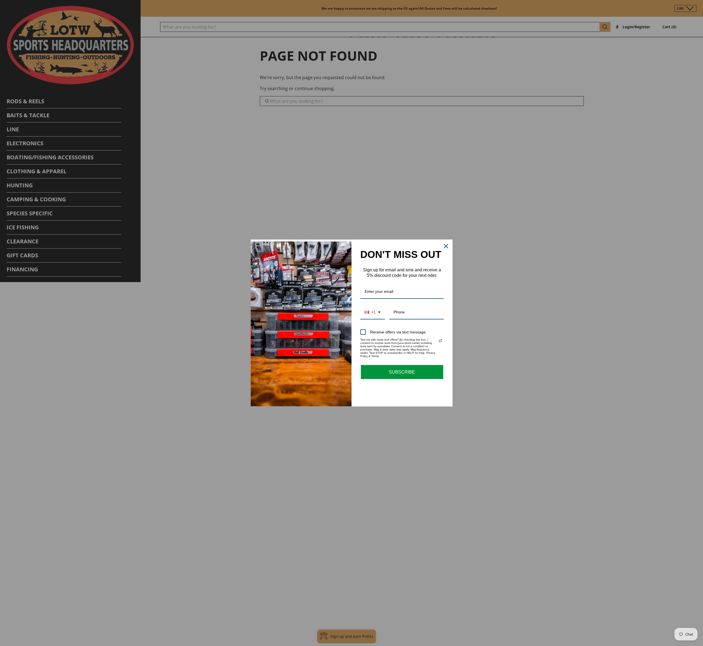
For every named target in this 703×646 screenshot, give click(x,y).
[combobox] (372, 312)
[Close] (446, 246)
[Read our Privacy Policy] (440, 340)
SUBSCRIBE (402, 372)
